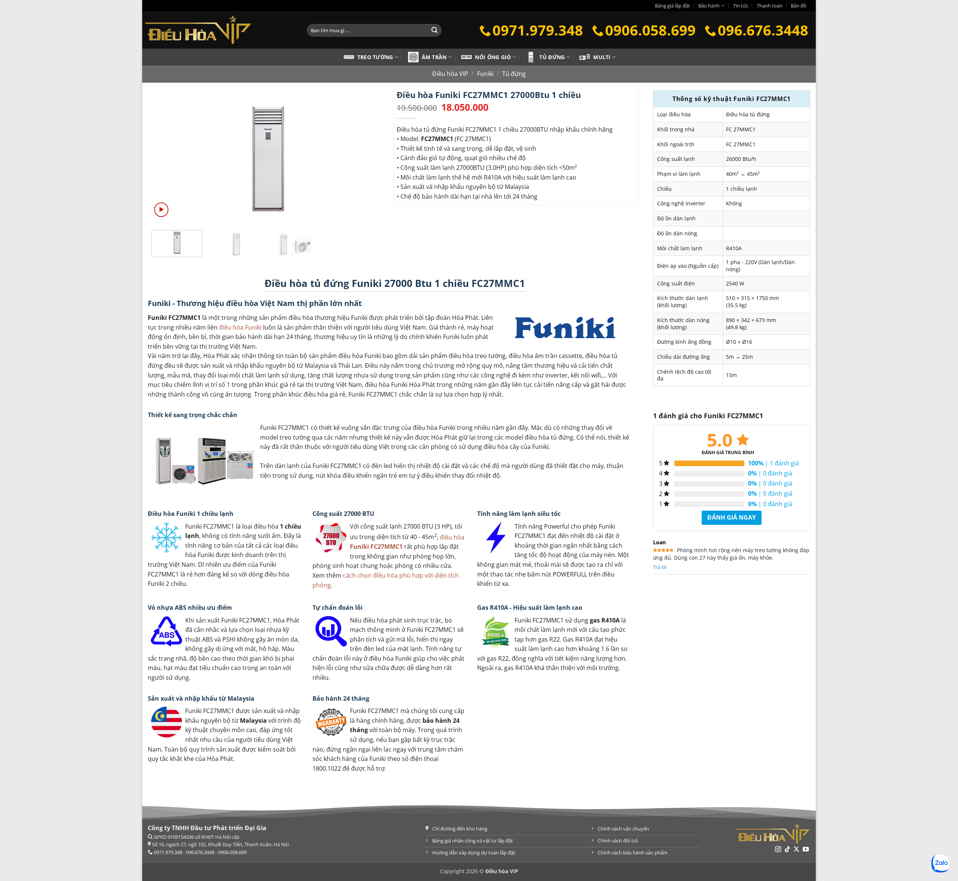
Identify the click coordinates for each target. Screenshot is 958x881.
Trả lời (659, 567)
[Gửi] (434, 30)
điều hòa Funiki (240, 327)
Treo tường (375, 57)
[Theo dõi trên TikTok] (787, 849)
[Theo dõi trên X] (796, 849)
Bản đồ (798, 5)
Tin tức (740, 5)
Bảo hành (709, 5)
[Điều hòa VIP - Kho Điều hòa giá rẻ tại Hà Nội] (219, 30)
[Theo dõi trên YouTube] (806, 849)
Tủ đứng (552, 57)
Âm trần (434, 57)
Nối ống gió (493, 57)
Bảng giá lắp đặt (672, 5)
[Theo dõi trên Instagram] (778, 849)
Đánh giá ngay (731, 517)
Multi (601, 57)
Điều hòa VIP (450, 74)
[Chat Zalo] (940, 863)
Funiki (485, 74)
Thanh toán (769, 5)
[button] (161, 209)
